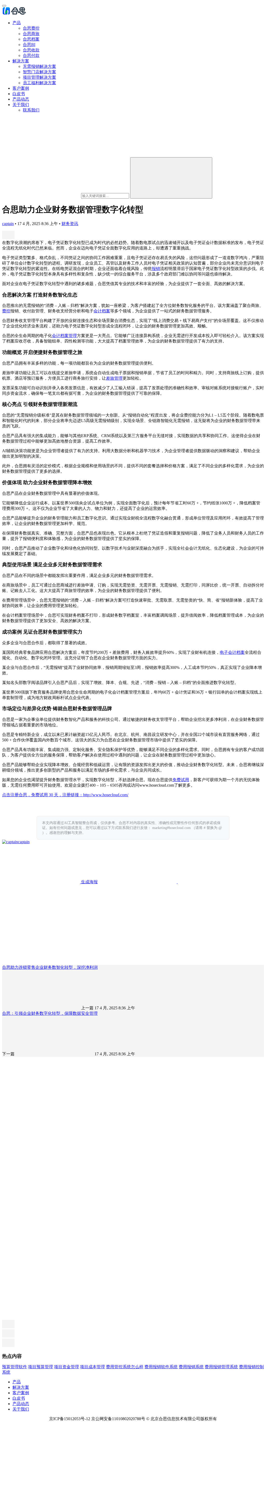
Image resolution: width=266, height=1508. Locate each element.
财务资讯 (70, 223)
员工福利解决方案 (39, 83)
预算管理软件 (14, 1367)
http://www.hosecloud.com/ (105, 795)
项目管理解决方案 (39, 77)
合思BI (29, 44)
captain (8, 223)
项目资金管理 (66, 1367)
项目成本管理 (92, 1367)
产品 (16, 23)
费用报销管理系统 (221, 1367)
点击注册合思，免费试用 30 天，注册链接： (42, 795)
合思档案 (31, 39)
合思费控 (31, 28)
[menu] (4, 5)
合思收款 (31, 50)
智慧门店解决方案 (39, 72)
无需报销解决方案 (39, 66)
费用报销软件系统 (161, 1367)
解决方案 (20, 61)
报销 (156, 268)
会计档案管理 (64, 335)
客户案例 (20, 88)
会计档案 (102, 311)
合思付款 (31, 55)
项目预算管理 (40, 1367)
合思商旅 (31, 33)
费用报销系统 (191, 1367)
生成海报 (89, 882)
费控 (6, 311)
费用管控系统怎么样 (124, 1367)
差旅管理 (114, 378)
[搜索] (171, 178)
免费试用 (180, 780)
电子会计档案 (232, 652)
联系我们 (31, 110)
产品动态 (20, 99)
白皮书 (18, 93)
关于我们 (20, 104)
